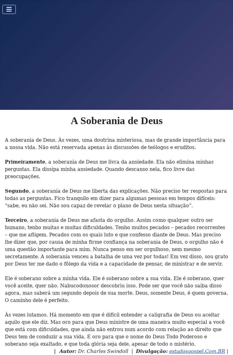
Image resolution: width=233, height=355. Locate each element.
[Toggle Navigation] (9, 9)
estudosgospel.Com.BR (197, 351)
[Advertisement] (116, 64)
